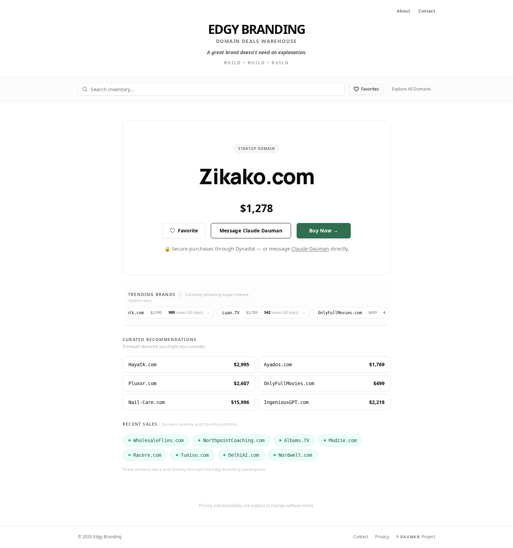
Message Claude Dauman (251, 230)
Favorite (188, 230)
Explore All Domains (411, 89)
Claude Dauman (310, 248)
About (403, 11)
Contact (426, 11)
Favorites (370, 89)
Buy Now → (323, 230)
